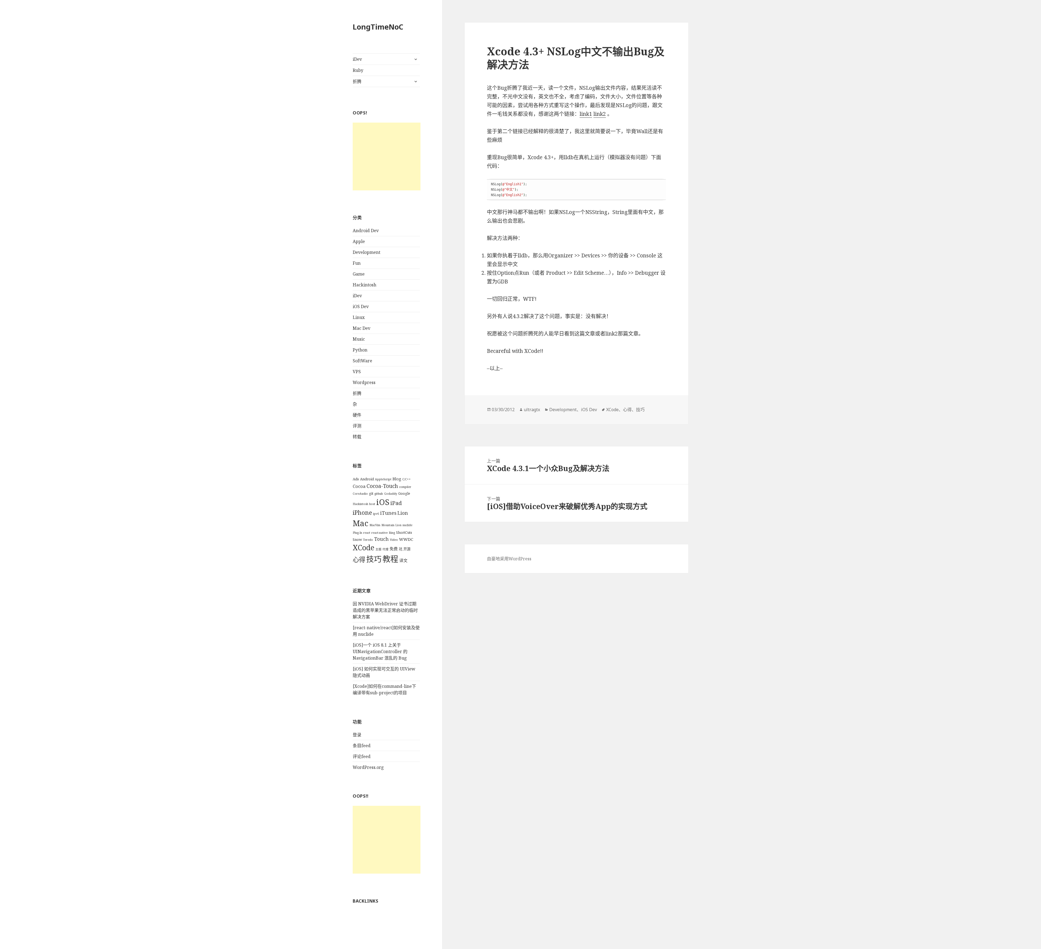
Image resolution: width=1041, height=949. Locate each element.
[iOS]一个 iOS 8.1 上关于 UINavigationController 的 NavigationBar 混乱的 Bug (380, 651)
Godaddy (390, 494)
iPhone (362, 512)
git (371, 493)
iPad (396, 503)
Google (404, 493)
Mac (360, 523)
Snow (357, 539)
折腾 (357, 81)
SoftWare (362, 361)
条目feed (362, 746)
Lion (402, 513)
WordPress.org (368, 767)
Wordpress (364, 382)
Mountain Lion (391, 525)
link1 (586, 113)
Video (394, 540)
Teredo (368, 540)
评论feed (362, 756)
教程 (390, 559)
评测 (357, 426)
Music (359, 339)
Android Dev (366, 231)
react (366, 533)
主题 (378, 549)
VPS (357, 372)
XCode (363, 547)
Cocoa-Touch (382, 486)
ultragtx (532, 410)
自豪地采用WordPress (509, 559)
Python (360, 350)
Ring (392, 533)
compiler (405, 487)
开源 (406, 549)
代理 (385, 549)
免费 (394, 548)
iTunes (388, 513)
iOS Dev (361, 306)
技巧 (373, 559)
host (372, 504)
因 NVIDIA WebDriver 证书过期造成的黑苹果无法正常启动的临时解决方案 (385, 610)
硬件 (357, 415)
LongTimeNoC (378, 27)
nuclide (407, 525)
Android (367, 479)
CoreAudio (360, 494)
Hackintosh (364, 285)
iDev (357, 59)
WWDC (406, 539)
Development (366, 252)
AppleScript (383, 479)
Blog (397, 478)
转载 (357, 437)
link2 (599, 113)
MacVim (375, 525)
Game (359, 274)
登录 (357, 735)
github (378, 494)
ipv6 (376, 514)
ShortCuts (404, 532)
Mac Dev (361, 328)
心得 (359, 559)
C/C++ (406, 479)
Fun (357, 263)
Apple (359, 241)
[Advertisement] (386, 156)
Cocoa (359, 486)
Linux (359, 317)
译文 (403, 560)
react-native (379, 533)
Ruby (358, 70)
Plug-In (357, 533)
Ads (356, 479)
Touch (381, 539)
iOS (382, 502)
